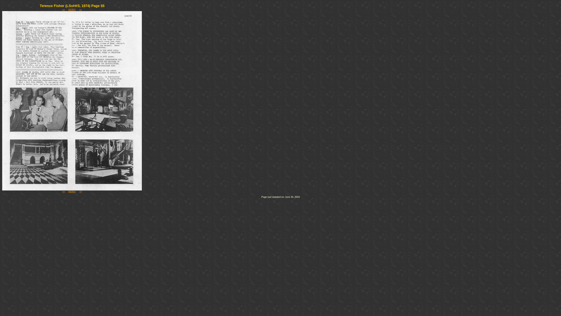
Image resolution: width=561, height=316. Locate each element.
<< (63, 9)
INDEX (72, 9)
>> (80, 9)
